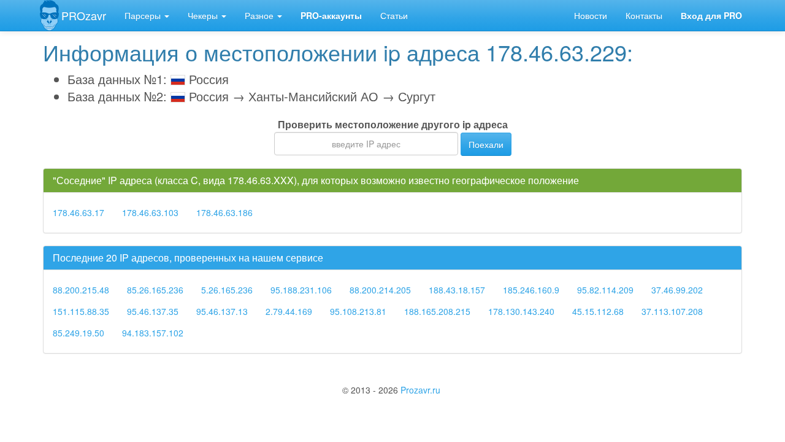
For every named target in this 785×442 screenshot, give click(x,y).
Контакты (644, 15)
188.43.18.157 (457, 290)
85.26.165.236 (155, 290)
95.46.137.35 (152, 311)
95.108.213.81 (358, 311)
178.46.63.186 (224, 212)
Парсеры (143, 15)
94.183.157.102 (152, 333)
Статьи (394, 15)
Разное (260, 15)
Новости (590, 15)
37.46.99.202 (677, 290)
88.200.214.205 (380, 290)
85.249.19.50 (78, 333)
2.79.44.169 (289, 311)
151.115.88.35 (81, 311)
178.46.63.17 (78, 212)
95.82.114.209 (605, 290)
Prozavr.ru (420, 390)
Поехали (486, 144)
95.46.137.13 (222, 311)
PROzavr (83, 15)
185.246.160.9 (531, 290)
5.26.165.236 (227, 290)
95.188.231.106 (301, 290)
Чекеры (204, 15)
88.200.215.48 (81, 290)
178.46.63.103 (150, 212)
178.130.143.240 (521, 311)
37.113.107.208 (672, 311)
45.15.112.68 (598, 311)
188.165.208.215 (437, 311)
